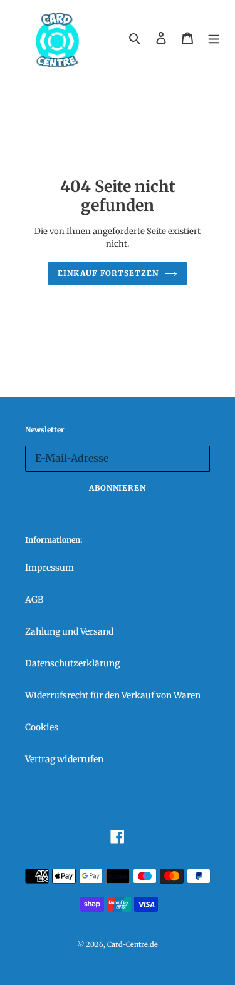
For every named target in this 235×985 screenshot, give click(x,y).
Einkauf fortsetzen (108, 273)
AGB (34, 599)
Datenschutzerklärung (72, 663)
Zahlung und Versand (69, 631)
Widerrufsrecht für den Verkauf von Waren (113, 695)
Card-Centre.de (132, 944)
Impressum (49, 567)
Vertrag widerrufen (64, 759)
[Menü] (214, 38)
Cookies (41, 727)
